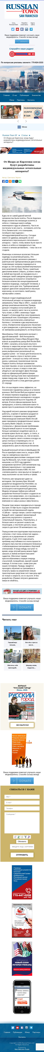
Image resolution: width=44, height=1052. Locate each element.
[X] (16, 181)
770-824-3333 (37, 62)
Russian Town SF (9, 135)
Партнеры (21, 100)
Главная (6, 95)
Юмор (12, 100)
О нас (15, 95)
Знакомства (36, 95)
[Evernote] (20, 181)
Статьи (24, 135)
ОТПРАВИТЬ (22, 855)
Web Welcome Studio (22, 1049)
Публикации (24, 95)
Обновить (22, 841)
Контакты (31, 100)
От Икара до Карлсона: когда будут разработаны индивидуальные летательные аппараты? (23, 140)
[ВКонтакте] (6, 181)
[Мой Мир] (13, 181)
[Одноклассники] (10, 181)
